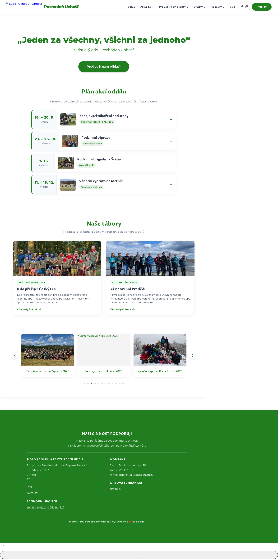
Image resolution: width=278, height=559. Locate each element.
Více (233, 7)
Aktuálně (146, 7)
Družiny (198, 7)
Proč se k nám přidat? (172, 7)
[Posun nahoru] (139, 547)
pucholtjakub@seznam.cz (136, 474)
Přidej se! (261, 6)
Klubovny (216, 7)
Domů (131, 7)
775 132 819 (126, 470)
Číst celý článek (27, 309)
